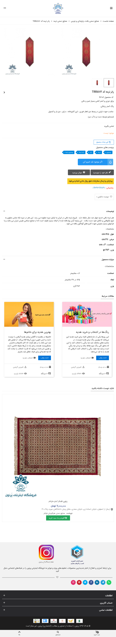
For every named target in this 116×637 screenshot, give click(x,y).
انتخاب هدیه (86, 358)
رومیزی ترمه (69, 152)
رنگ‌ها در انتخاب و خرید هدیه (92, 332)
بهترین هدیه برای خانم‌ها (37, 332)
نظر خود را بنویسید (100, 172)
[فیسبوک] (91, 582)
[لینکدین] (97, 582)
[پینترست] (79, 582)
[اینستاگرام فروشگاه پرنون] (28, 554)
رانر (91, 152)
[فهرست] (111, 8)
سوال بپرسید (77, 172)
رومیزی (109, 152)
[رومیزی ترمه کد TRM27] (4, 93)
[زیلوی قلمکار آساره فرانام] (58, 446)
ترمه (99, 152)
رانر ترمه (81, 152)
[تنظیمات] (4, 8)
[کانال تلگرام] (103, 582)
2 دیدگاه (102, 373)
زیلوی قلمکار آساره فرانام (58, 501)
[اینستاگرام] (73, 582)
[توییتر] (85, 582)
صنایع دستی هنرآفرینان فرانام (55, 513)
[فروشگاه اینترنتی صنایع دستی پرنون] (58, 8)
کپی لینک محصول (103, 142)
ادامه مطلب (103, 357)
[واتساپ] (109, 582)
